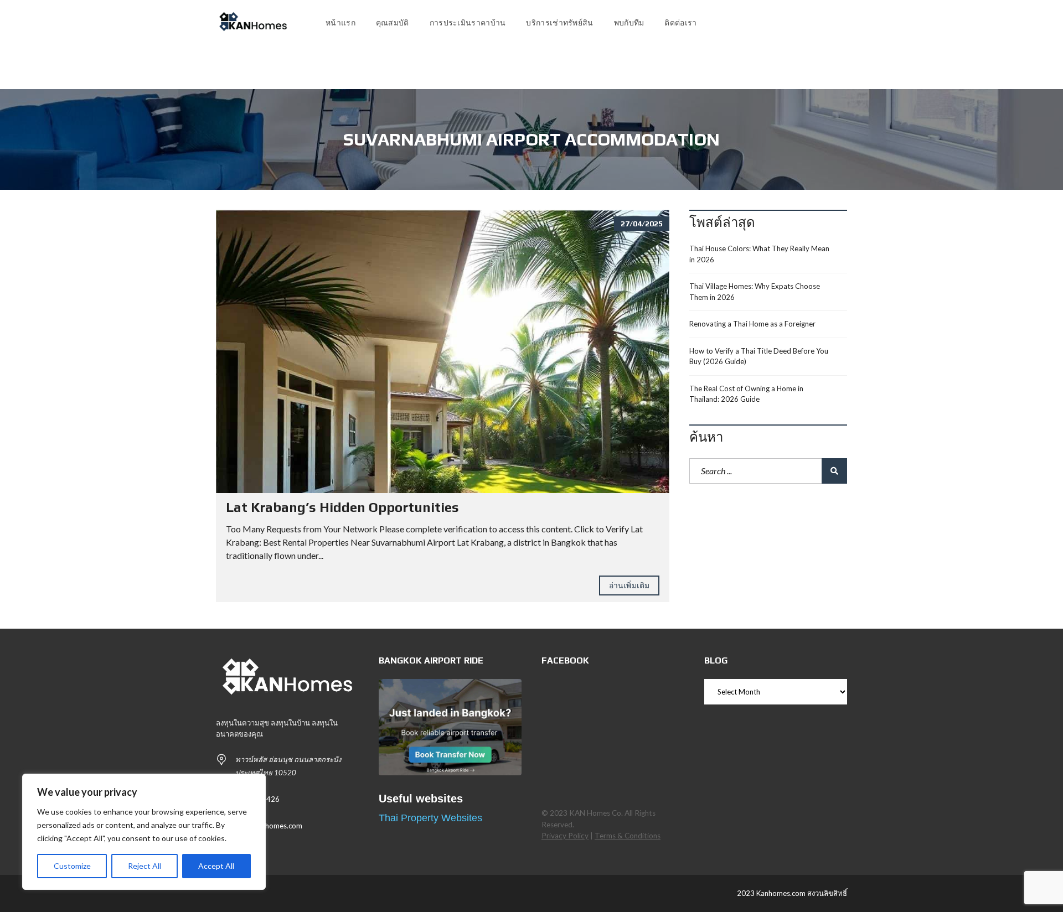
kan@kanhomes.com (268, 825)
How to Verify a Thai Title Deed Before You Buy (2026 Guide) (758, 356)
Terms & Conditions (627, 835)
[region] (144, 832)
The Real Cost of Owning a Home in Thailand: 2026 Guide (746, 394)
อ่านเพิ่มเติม (629, 585)
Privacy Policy (565, 835)
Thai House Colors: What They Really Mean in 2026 (759, 254)
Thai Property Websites (430, 817)
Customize (72, 865)
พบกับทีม (629, 22)
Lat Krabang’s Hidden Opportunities (342, 507)
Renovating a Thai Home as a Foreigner (752, 323)
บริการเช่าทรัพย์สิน (559, 22)
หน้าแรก (340, 22)
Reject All (144, 865)
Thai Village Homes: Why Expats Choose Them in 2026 (754, 292)
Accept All (216, 865)
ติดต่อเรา (680, 22)
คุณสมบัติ (392, 22)
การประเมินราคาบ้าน (468, 22)
